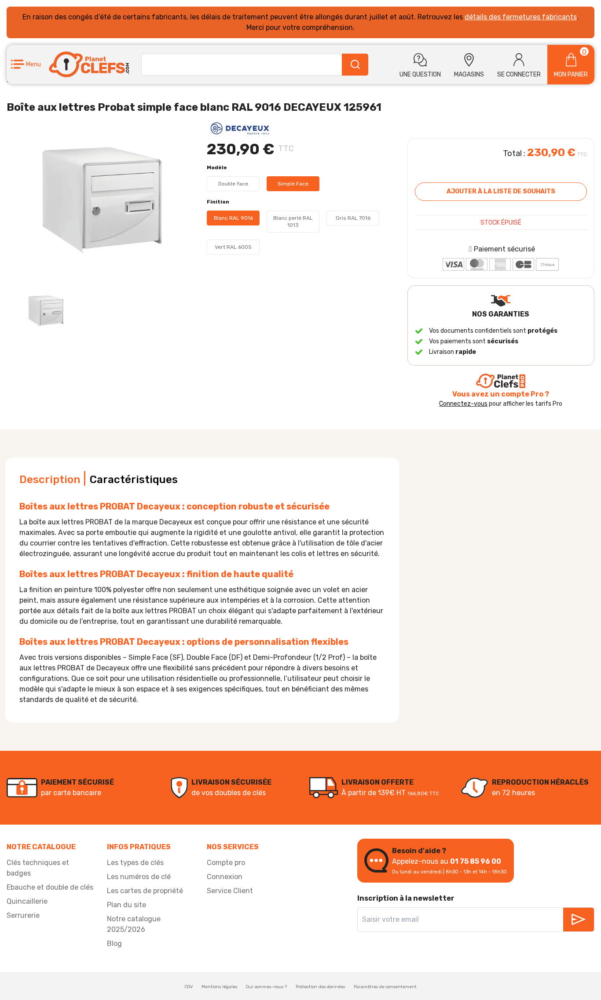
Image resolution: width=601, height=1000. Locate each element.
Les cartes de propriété (145, 891)
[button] (26, 64)
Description (49, 479)
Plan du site (126, 905)
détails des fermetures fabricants (521, 17)
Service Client (230, 891)
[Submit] (355, 65)
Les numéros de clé (139, 877)
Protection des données (320, 986)
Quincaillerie (27, 901)
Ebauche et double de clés (50, 887)
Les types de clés (135, 862)
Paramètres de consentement (385, 986)
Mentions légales (219, 986)
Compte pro (226, 862)
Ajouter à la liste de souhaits (501, 191)
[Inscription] (578, 919)
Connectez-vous (463, 403)
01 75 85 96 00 (475, 861)
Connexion (224, 877)
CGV (189, 986)
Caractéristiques (134, 479)
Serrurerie (23, 915)
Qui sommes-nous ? (266, 986)
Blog (114, 943)
